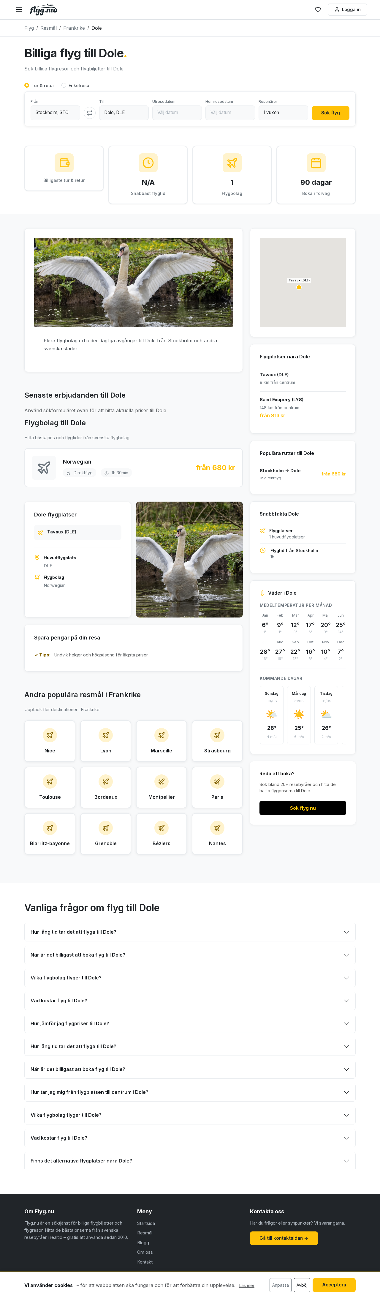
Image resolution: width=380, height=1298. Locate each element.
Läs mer (246, 1285)
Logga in (351, 9)
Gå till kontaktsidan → (283, 1238)
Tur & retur (42, 85)
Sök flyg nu (303, 808)
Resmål (144, 1233)
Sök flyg (330, 113)
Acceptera (334, 1285)
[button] (299, 287)
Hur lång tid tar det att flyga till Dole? (73, 932)
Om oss (145, 1252)
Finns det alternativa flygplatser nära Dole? (81, 1161)
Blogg (143, 1242)
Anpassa (280, 1285)
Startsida (146, 1223)
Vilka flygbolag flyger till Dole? (66, 978)
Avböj (302, 1285)
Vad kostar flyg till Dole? (59, 1001)
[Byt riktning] (90, 113)
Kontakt (145, 1262)
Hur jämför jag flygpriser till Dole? (70, 1023)
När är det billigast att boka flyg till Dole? (78, 955)
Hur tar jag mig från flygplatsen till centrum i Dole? (89, 1092)
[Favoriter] (318, 9)
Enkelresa (79, 85)
